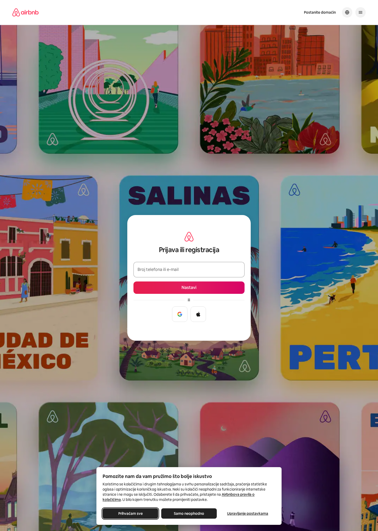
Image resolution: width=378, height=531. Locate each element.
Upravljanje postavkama (247, 513)
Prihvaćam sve (130, 513)
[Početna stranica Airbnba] (25, 12)
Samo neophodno (189, 513)
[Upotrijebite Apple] (198, 314)
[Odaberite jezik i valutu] (347, 12)
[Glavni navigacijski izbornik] (360, 12)
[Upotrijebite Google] (179, 314)
